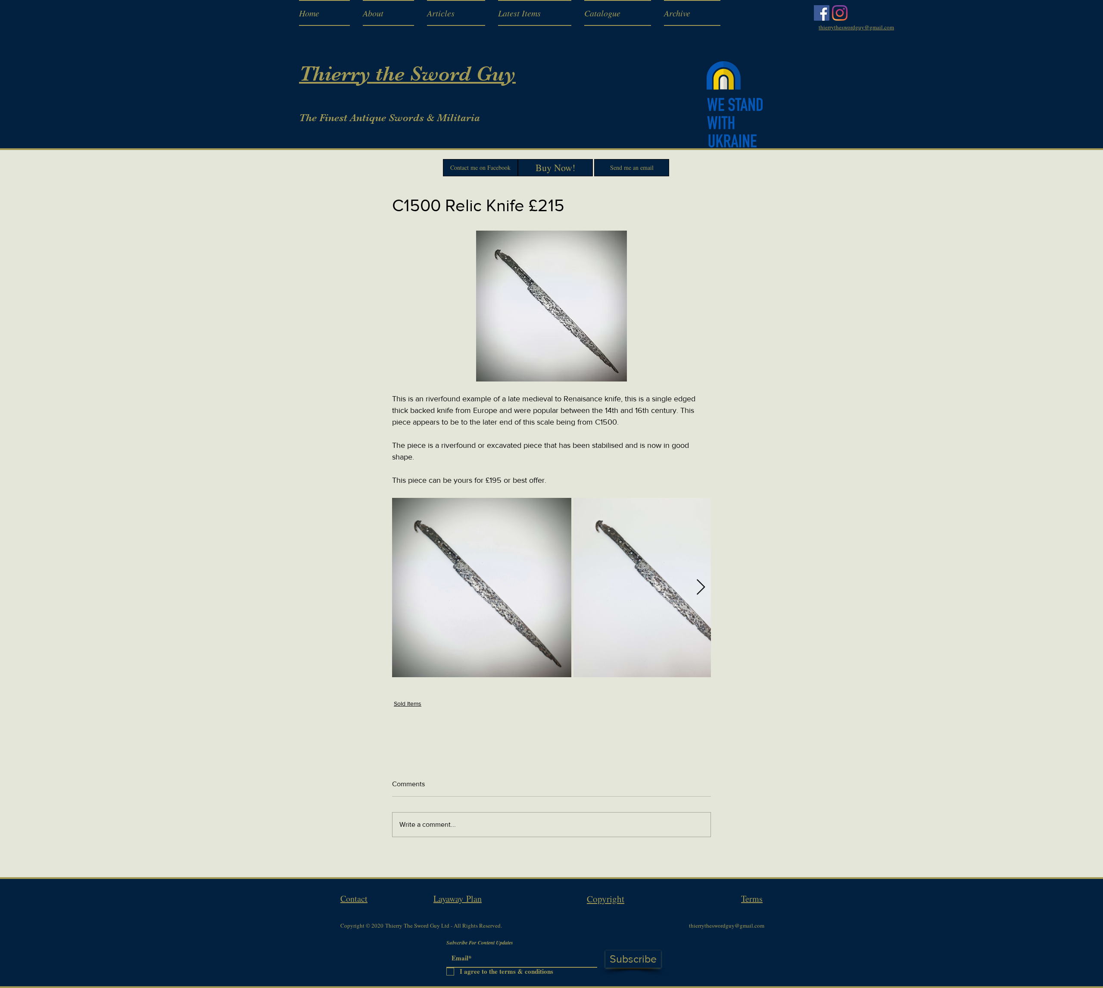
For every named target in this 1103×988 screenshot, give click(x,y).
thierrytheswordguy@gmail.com (726, 925)
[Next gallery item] (701, 587)
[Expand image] (481, 587)
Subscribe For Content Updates (479, 942)
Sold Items (407, 703)
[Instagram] (840, 13)
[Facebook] (821, 13)
